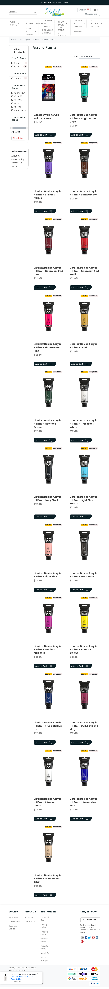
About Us (15, 156)
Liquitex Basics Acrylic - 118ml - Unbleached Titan (47, 878)
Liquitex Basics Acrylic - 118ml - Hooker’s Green (47, 424)
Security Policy (44, 947)
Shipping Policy (44, 933)
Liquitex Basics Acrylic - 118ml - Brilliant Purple (47, 195)
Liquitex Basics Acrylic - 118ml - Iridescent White (83, 424)
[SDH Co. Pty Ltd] (54, 12)
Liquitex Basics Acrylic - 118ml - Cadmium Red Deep (48, 271)
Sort (76, 56)
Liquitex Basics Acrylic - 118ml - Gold (83, 345)
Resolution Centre (13, 927)
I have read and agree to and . (90, 928)
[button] (15, 24)
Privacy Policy (44, 926)
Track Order (14, 921)
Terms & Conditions (87, 928)
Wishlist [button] (83, 9)
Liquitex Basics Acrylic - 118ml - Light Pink (47, 575)
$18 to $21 (17, 103)
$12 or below (19, 93)
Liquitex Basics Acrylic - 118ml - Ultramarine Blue (83, 802)
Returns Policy (17, 159)
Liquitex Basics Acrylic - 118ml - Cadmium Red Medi (84, 271)
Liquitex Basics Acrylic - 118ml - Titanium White (47, 802)
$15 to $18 (17, 99)
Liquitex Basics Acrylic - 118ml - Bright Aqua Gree (83, 118)
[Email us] (82, 937)
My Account (91, 13)
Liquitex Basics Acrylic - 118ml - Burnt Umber (83, 193)
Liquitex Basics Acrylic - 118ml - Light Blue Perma (83, 500)
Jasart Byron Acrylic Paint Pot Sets (46, 116)
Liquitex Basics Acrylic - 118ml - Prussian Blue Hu (48, 726)
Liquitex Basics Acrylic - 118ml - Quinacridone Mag (84, 726)
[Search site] (35, 11)
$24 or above (19, 110)
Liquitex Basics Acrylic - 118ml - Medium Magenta (47, 649)
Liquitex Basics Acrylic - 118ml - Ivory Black (47, 498)
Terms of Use (45, 918)
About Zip (15, 166)
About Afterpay (45, 959)
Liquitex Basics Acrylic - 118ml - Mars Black (83, 575)
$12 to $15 (17, 96)
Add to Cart (41, 134)
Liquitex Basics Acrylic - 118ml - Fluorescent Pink (47, 347)
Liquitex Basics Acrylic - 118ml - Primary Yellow (83, 649)
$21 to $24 (18, 107)
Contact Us (16, 162)
